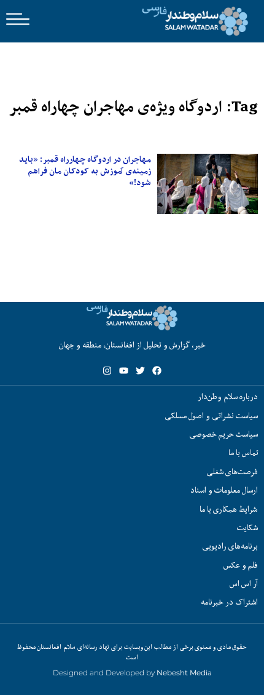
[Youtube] (123, 370)
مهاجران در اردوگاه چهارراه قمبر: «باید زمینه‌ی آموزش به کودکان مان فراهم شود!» (85, 171)
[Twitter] (140, 370)
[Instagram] (107, 370)
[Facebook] (157, 370)
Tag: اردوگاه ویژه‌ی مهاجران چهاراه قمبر (133, 106)
